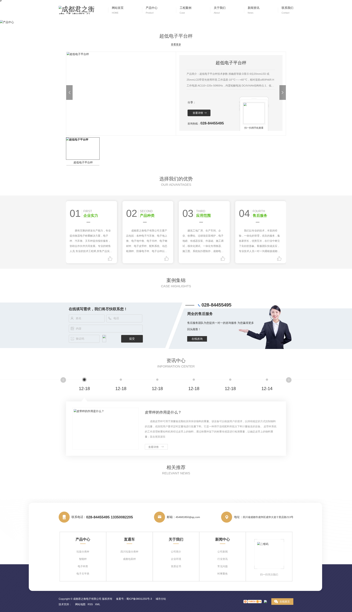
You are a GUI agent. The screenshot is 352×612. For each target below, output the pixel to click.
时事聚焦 (222, 573)
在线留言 (285, 601)
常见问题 (222, 566)
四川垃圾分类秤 (129, 551)
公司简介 (176, 551)
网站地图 (80, 604)
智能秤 (83, 559)
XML (97, 604)
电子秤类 (83, 566)
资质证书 (176, 566)
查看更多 (176, 44)
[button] (69, 92)
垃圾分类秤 (82, 551)
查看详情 (198, 112)
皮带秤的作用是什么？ (163, 412)
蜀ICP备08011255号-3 (139, 598)
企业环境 (176, 559)
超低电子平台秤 (83, 162)
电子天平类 (82, 573)
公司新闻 (222, 551)
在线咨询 (197, 338)
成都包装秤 (129, 559)
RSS (90, 604)
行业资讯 (222, 559)
